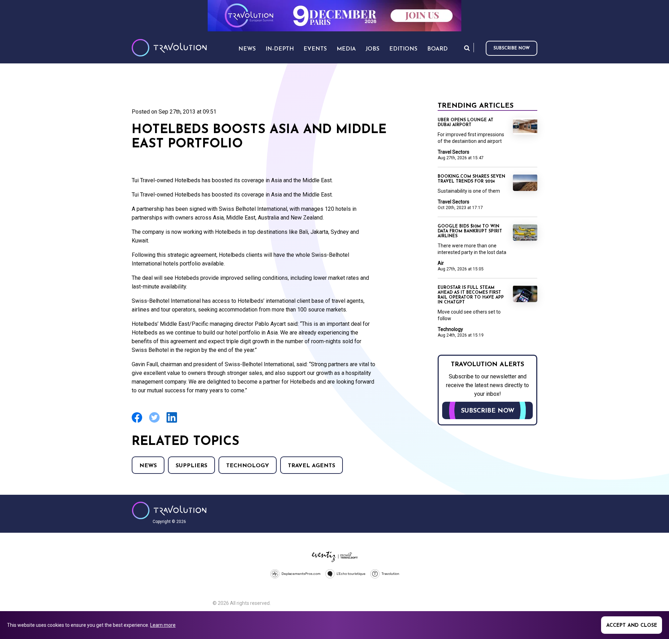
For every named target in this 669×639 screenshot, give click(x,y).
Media (346, 49)
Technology (247, 466)
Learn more (163, 625)
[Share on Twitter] (154, 422)
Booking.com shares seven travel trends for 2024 (471, 179)
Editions (403, 49)
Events (315, 49)
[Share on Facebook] (137, 422)
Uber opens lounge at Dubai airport (465, 122)
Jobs (372, 49)
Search (467, 48)
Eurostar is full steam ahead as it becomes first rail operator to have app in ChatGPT (471, 295)
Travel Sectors (453, 152)
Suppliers (191, 466)
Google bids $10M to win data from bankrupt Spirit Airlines (470, 231)
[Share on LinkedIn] (172, 422)
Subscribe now (511, 48)
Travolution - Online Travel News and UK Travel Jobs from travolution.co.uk (169, 510)
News (148, 466)
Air (441, 263)
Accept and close (631, 625)
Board (437, 49)
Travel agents (311, 466)
